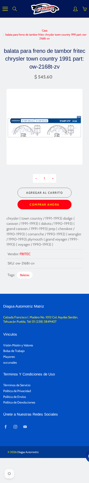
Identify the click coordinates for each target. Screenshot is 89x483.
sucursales (10, 362)
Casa (44, 30)
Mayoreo (9, 357)
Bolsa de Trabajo (14, 351)
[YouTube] (25, 427)
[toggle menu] (5, 9)
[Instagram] (15, 427)
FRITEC (25, 254)
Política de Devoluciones (19, 402)
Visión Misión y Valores (18, 345)
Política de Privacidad (17, 391)
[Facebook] (5, 427)
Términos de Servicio (16, 385)
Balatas (24, 275)
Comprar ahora (44, 204)
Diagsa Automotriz (28, 452)
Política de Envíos (14, 397)
